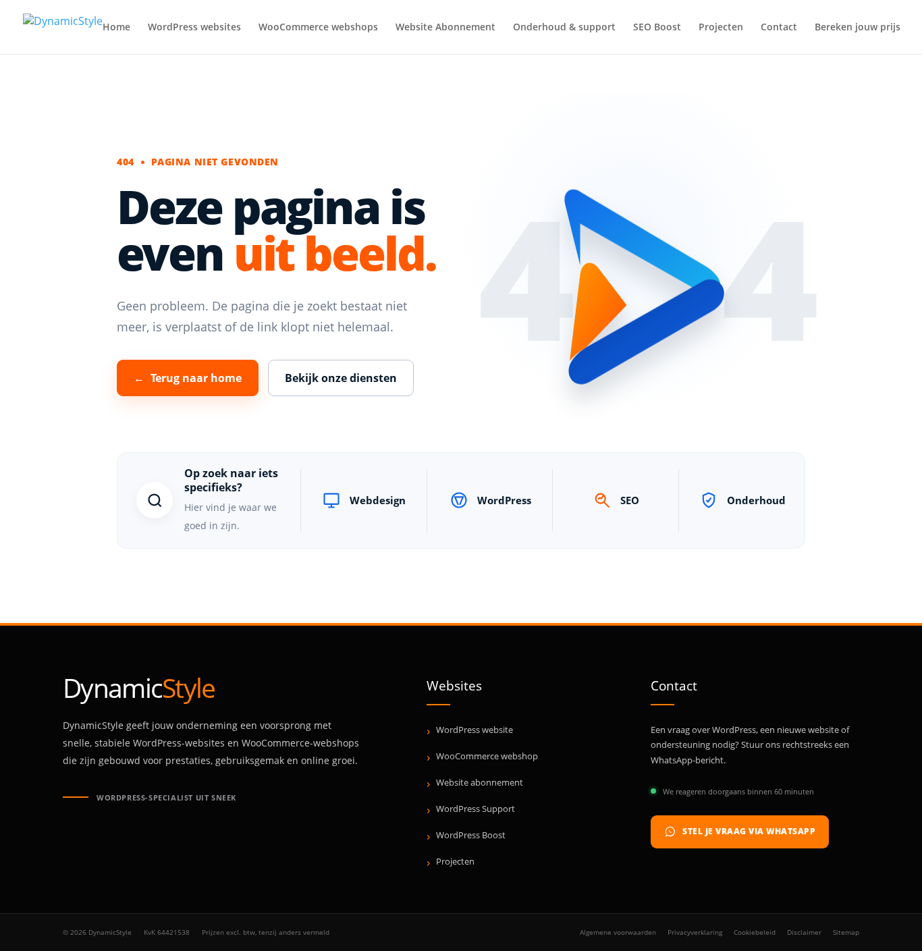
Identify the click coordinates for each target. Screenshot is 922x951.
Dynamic (139, 687)
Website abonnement (479, 782)
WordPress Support (475, 809)
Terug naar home (188, 378)
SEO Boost (657, 27)
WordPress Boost (471, 835)
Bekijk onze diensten (341, 378)
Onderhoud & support (564, 27)
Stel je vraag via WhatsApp (748, 831)
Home (116, 27)
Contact (779, 27)
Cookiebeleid (755, 932)
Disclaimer (804, 932)
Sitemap (846, 932)
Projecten (721, 27)
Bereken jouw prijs (857, 27)
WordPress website (474, 730)
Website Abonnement (445, 27)
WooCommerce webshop (487, 756)
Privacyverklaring (695, 932)
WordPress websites (194, 27)
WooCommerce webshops (318, 27)
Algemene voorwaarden (618, 932)
